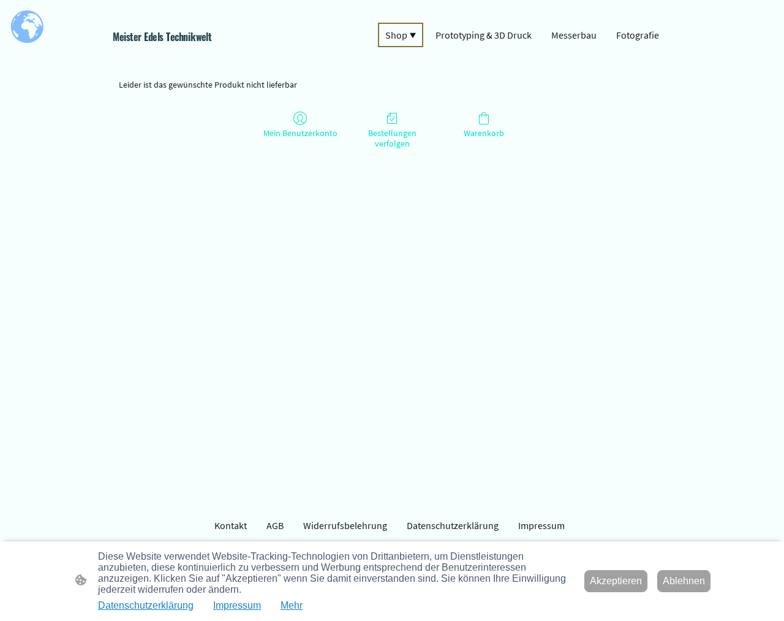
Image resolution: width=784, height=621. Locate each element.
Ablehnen (684, 581)
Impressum (237, 605)
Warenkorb (484, 133)
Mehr (292, 605)
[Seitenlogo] (202, 54)
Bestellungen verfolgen (392, 138)
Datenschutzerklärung (146, 605)
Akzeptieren (616, 581)
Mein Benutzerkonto (300, 133)
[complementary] (27, 27)
